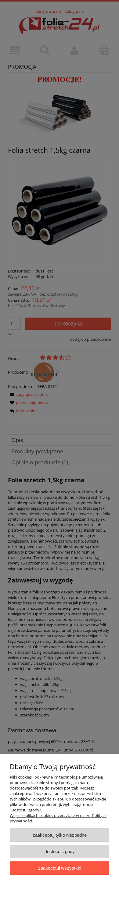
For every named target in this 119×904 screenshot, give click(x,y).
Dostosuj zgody (60, 851)
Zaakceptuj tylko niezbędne (60, 835)
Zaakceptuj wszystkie (59, 868)
